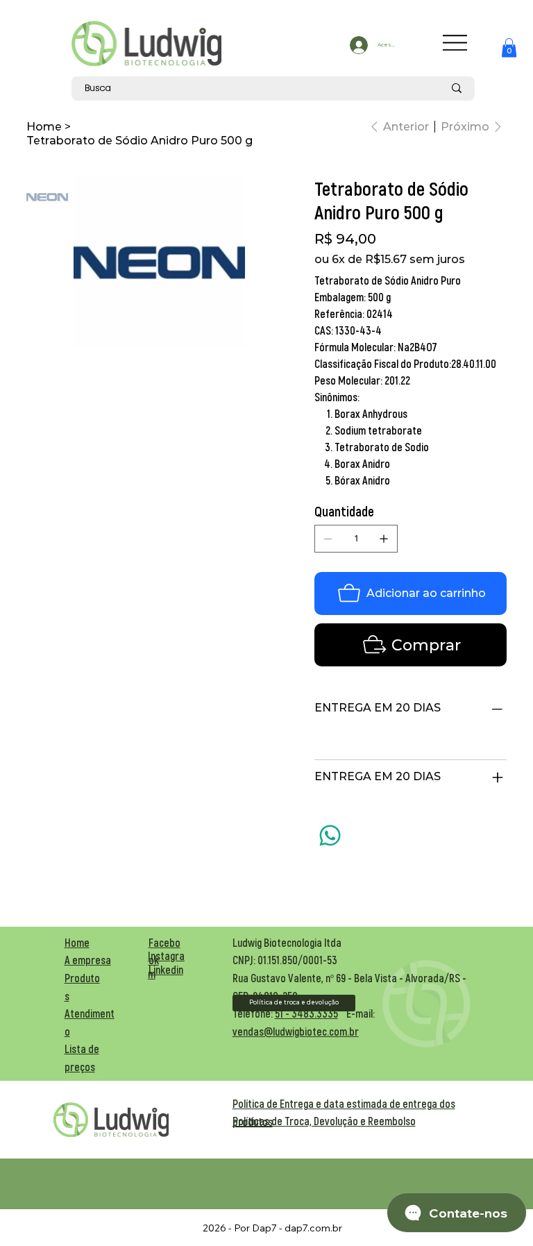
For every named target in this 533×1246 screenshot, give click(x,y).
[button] (509, 47)
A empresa (88, 959)
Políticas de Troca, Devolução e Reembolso (324, 1120)
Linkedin (166, 969)
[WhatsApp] (330, 835)
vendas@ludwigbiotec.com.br (295, 1031)
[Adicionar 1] (384, 539)
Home (77, 942)
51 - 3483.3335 (306, 1013)
